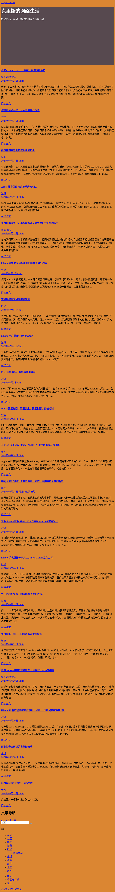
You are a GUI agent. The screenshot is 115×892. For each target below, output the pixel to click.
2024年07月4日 (9, 346)
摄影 (3, 157)
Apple (10, 835)
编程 (9, 863)
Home (10, 876)
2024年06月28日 (10, 419)
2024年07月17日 (10, 121)
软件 (3, 117)
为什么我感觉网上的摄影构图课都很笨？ (22, 594)
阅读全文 (6, 103)
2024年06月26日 (10, 531)
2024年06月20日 (10, 680)
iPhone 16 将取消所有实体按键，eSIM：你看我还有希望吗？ (33, 710)
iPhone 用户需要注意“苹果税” (17, 336)
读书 (9, 867)
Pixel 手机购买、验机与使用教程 (18, 372)
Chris (21, 80)
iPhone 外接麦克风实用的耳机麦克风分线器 (24, 263)
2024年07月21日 (10, 80)
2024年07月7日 (9, 273)
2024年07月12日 (10, 197)
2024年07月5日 (9, 310)
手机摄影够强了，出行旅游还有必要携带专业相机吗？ (30, 223)
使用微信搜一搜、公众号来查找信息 (20, 110)
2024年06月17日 (10, 793)
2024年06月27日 (10, 491)
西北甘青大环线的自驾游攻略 (16, 746)
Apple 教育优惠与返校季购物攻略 (19, 187)
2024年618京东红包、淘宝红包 (17, 783)
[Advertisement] (57, 44)
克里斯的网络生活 (20, 11)
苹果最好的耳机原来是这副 (15, 299)
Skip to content (8, 2)
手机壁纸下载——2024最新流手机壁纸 (21, 634)
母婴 (9, 860)
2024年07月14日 (10, 160)
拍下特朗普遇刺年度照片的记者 (18, 150)
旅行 (3, 753)
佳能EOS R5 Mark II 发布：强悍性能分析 (23, 70)
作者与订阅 (13, 879)
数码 (13, 77)
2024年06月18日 (10, 757)
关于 (9, 883)
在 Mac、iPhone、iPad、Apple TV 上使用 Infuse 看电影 (30, 445)
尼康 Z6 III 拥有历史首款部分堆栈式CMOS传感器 (27, 670)
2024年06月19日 (10, 720)
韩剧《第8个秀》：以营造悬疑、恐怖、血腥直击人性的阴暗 (32, 481)
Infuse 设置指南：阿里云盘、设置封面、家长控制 (27, 408)
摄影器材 (6, 77)
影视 (3, 488)
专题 (3, 790)
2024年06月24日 (10, 568)
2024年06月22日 (10, 604)
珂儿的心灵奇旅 (27, 491)
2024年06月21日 (10, 644)
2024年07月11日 (10, 233)
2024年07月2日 (9, 382)
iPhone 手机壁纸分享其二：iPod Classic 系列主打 (27, 557)
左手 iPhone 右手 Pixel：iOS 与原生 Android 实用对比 (29, 521)
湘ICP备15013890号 (11, 889)
